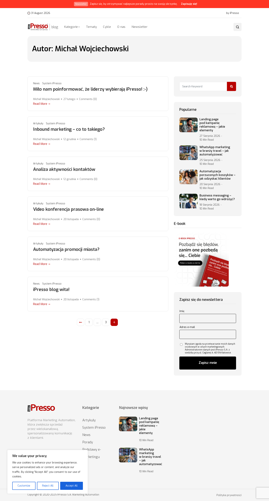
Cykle (107, 27)
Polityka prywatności (229, 495)
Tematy (91, 27)
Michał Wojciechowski (46, 99)
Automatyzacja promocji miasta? (66, 249)
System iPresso (51, 83)
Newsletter (139, 27)
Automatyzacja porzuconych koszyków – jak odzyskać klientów (217, 175)
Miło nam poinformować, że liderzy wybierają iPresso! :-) (90, 89)
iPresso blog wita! (51, 289)
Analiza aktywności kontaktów (64, 169)
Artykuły (38, 123)
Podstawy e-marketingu (91, 453)
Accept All (72, 485)
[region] (47, 472)
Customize (24, 485)
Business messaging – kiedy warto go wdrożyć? (217, 197)
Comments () (88, 99)
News (36, 83)
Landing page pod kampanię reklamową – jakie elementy (212, 125)
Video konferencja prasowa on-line (68, 209)
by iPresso (232, 13)
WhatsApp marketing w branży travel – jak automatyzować (214, 150)
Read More (40, 103)
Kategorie (71, 27)
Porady (87, 442)
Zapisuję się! (189, 4)
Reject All (47, 485)
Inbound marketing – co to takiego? (69, 129)
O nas (121, 27)
